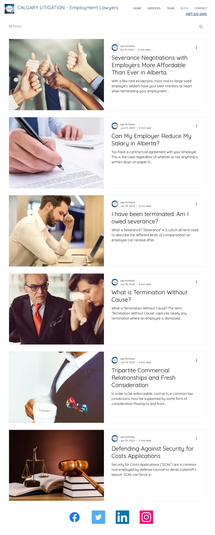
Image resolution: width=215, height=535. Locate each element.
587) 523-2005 (197, 14)
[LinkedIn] (122, 517)
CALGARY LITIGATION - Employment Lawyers (67, 7)
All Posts (15, 26)
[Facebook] (74, 517)
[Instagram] (146, 517)
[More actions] (197, 47)
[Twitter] (98, 517)
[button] (201, 27)
